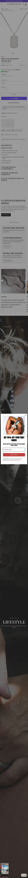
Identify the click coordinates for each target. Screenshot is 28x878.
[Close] (25, 415)
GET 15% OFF (14, 454)
